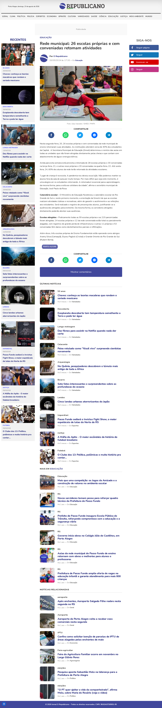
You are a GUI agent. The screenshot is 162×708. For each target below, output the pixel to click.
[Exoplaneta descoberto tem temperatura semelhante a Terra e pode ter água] (18, 95)
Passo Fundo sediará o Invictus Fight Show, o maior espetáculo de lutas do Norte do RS (18, 358)
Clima (12, 16)
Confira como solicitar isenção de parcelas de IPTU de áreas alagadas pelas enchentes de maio (88, 638)
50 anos (6, 68)
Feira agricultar (65, 650)
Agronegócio (75, 661)
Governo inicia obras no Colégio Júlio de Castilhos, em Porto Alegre (88, 537)
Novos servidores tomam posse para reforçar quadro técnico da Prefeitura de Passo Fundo (88, 499)
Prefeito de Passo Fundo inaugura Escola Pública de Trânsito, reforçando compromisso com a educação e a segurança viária (89, 518)
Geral (5, 16)
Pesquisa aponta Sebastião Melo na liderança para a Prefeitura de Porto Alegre (87, 673)
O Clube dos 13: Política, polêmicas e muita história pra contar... (17, 434)
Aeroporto (63, 615)
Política (21, 16)
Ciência (102, 16)
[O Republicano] (44, 58)
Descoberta (8, 107)
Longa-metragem (10, 148)
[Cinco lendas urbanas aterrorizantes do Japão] (18, 295)
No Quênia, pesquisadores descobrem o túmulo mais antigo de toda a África (15, 238)
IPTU (60, 632)
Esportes (40, 16)
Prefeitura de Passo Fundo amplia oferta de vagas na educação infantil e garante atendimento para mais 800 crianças (89, 576)
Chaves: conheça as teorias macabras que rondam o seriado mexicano (16, 77)
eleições (62, 668)
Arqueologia (8, 229)
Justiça (124, 16)
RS (59, 494)
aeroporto (62, 597)
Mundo (148, 16)
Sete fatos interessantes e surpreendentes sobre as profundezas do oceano (15, 277)
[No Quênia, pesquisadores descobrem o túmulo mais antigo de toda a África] (18, 216)
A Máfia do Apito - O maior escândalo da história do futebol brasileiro (15, 396)
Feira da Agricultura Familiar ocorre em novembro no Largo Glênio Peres (88, 656)
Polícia (30, 16)
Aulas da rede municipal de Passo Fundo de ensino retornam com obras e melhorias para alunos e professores (87, 556)
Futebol (6, 425)
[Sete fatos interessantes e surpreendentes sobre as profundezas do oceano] (18, 256)
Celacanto (7, 187)
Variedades (83, 16)
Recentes (18, 40)
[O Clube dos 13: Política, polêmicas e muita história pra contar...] (18, 414)
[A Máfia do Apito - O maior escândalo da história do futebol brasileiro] (18, 375)
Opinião (62, 16)
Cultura (72, 16)
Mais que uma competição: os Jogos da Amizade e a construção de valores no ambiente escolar (87, 482)
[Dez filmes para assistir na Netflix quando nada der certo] (18, 134)
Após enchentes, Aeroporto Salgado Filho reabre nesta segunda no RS (89, 603)
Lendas (6, 307)
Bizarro (6, 268)
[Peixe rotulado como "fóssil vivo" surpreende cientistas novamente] (18, 173)
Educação (113, 16)
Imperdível (7, 349)
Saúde (94, 16)
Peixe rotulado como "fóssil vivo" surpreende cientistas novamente (16, 196)
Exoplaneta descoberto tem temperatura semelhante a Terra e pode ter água (16, 115)
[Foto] (47, 297)
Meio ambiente (136, 16)
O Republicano (60, 56)
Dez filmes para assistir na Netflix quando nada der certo (17, 155)
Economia (52, 16)
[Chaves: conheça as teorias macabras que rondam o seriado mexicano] (18, 54)
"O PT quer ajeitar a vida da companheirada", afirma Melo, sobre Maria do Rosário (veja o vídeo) (87, 691)
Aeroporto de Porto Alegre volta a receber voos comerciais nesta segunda (85, 620)
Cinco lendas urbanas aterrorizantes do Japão (14, 314)
